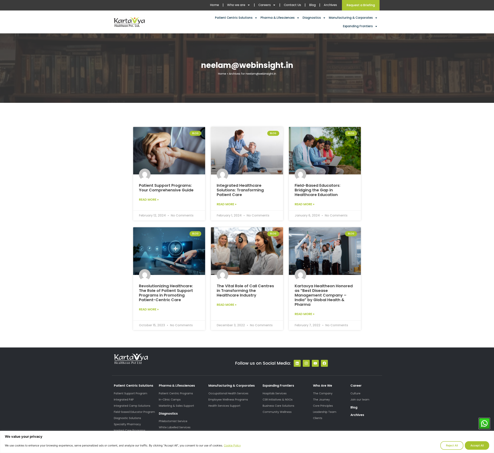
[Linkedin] (297, 363)
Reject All (452, 445)
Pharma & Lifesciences (278, 18)
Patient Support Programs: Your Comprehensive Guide (166, 188)
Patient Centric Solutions (234, 18)
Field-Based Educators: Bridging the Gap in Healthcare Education (317, 190)
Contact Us (292, 5)
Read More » (149, 199)
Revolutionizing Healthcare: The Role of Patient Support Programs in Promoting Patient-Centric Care (166, 293)
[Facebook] (324, 363)
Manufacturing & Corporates (351, 18)
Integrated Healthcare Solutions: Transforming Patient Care (240, 190)
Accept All (477, 445)
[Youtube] (315, 363)
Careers (264, 5)
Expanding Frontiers (358, 26)
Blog (312, 5)
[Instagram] (306, 363)
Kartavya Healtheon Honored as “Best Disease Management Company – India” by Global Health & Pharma (324, 295)
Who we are (236, 5)
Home (214, 5)
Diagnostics (312, 18)
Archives (330, 5)
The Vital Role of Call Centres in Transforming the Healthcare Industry (245, 290)
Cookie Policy (232, 445)
